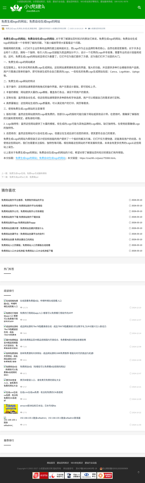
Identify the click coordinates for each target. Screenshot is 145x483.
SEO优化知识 (77, 463)
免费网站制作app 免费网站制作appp (18, 222)
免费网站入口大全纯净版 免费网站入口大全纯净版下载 (27, 251)
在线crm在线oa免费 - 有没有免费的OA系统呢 (41, 392)
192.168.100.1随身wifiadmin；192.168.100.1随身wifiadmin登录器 (50, 418)
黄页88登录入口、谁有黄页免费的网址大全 (40, 380)
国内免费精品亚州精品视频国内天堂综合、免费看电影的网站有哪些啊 (53, 340)
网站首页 (51, 463)
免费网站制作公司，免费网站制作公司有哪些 (22, 211)
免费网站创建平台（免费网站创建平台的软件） (23, 234)
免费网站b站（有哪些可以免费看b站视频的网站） (43, 366)
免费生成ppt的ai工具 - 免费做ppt (23, 177)
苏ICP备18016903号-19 (86, 468)
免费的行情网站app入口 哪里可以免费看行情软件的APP (46, 313)
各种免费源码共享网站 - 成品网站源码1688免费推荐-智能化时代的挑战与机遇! (57, 353)
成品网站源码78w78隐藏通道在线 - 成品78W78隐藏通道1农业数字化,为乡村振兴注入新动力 (63, 326)
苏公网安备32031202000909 (115, 468)
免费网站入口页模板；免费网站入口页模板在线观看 (25, 245)
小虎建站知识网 (27, 11)
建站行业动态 (91, 463)
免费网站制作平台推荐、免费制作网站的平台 (22, 200)
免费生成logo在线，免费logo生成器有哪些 (28, 173)
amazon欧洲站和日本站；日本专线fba (38, 405)
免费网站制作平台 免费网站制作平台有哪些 (21, 205)
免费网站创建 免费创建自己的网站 (17, 239)
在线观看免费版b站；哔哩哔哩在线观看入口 (41, 301)
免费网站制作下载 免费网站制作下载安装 (20, 217)
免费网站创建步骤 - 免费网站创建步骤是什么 (22, 228)
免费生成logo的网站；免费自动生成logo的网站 (40, 158)
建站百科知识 (63, 463)
